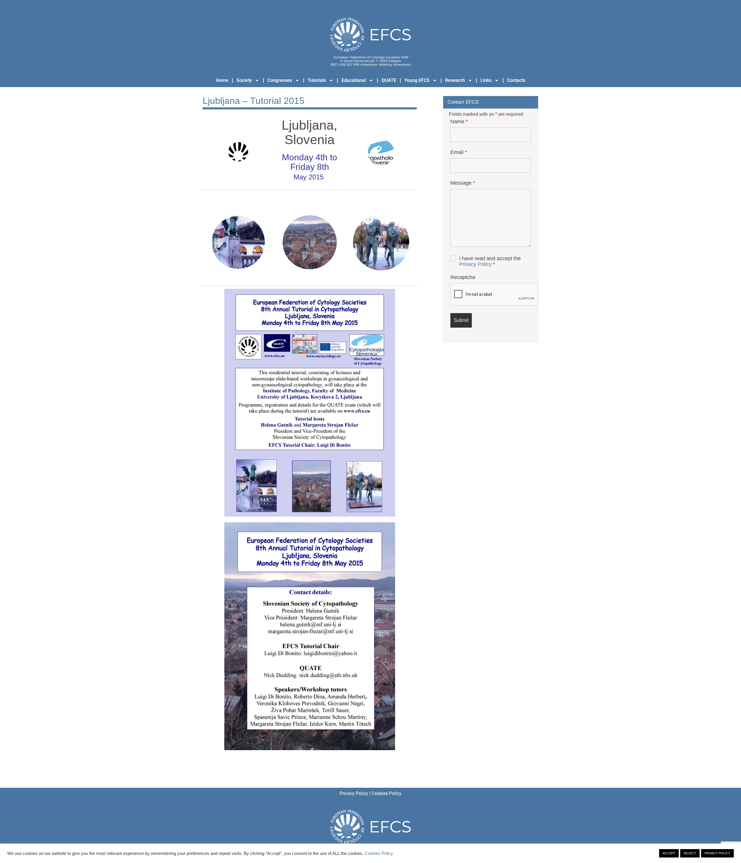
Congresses (279, 80)
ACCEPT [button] (669, 853)
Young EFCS (417, 80)
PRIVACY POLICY (717, 853)
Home (222, 80)
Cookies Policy (386, 793)
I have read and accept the (490, 261)
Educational (354, 80)
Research (455, 80)
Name (459, 121)
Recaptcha (462, 277)
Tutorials (317, 80)
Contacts (516, 80)
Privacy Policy (475, 264)
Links (485, 80)
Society (244, 80)
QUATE (388, 80)
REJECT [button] (690, 853)
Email (458, 152)
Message (462, 183)
